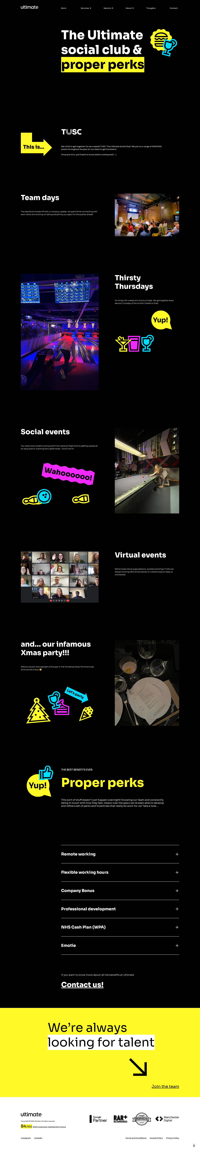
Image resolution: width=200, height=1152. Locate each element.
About (129, 8)
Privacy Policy (172, 1138)
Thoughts (150, 8)
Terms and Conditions (135, 1138)
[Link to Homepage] (29, 7)
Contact (174, 8)
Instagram (26, 1138)
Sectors (107, 8)
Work (63, 8)
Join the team (165, 1086)
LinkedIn (38, 1138)
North (194, 1145)
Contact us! (82, 984)
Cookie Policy (156, 1138)
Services (85, 8)
